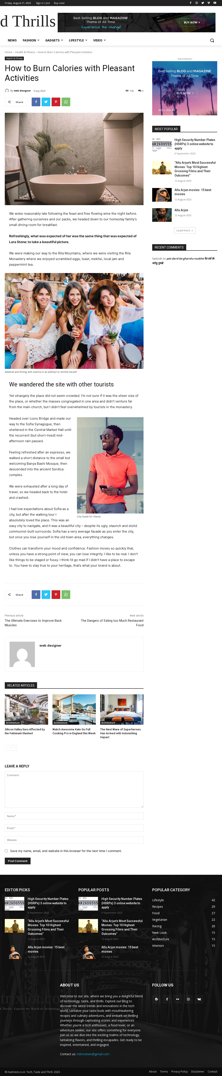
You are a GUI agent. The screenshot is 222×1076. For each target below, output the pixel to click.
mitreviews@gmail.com (93, 1054)
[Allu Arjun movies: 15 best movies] (162, 195)
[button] (212, 40)
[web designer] (7, 90)
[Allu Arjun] (162, 215)
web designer (22, 90)
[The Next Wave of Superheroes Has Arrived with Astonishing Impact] (122, 709)
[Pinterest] (56, 102)
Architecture (13, 722)
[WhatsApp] (66, 102)
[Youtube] (214, 3)
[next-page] (14, 748)
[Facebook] (190, 3)
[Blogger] (156, 999)
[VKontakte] (199, 999)
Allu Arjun (181, 210)
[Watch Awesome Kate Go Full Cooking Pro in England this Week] (74, 709)
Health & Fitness (25, 52)
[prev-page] (7, 748)
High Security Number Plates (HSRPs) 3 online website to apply (195, 144)
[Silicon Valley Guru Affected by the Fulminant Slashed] (26, 709)
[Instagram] (196, 3)
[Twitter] (202, 3)
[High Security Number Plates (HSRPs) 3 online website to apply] (162, 145)
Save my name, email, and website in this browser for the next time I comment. (66, 851)
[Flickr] (177, 999)
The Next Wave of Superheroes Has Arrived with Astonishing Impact (120, 733)
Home (8, 52)
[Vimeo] (208, 3)
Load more (183, 230)
